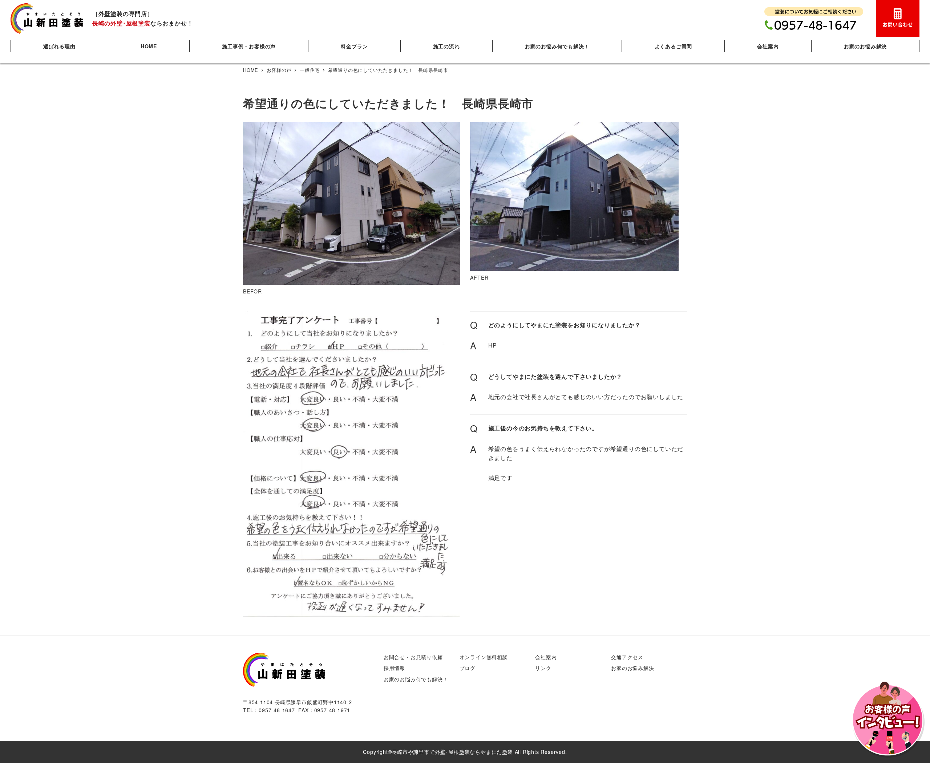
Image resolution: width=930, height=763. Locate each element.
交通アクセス (627, 657)
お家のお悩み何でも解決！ (416, 679)
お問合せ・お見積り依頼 (413, 657)
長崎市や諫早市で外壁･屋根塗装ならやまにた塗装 (452, 751)
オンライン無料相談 (484, 657)
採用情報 (394, 667)
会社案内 (546, 657)
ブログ (468, 667)
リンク (543, 667)
